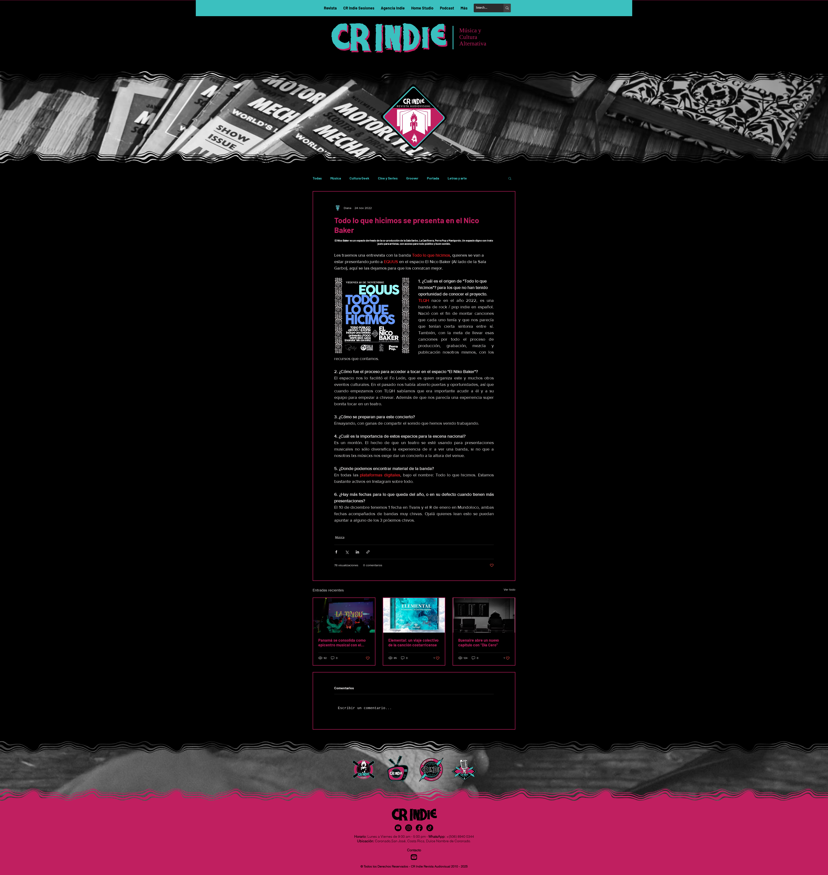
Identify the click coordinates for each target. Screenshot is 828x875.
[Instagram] (408, 827)
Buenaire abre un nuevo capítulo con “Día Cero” (478, 642)
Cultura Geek (359, 178)
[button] (510, 178)
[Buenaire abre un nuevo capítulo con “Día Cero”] (484, 615)
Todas (317, 178)
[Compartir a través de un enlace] (368, 552)
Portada (433, 178)
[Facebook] (419, 827)
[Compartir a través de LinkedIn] (357, 552)
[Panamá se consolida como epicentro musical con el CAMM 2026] (344, 615)
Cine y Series (388, 178)
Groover (412, 178)
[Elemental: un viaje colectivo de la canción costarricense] (414, 615)
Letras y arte (457, 178)
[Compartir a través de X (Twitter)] (347, 552)
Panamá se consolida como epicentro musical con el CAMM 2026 (342, 642)
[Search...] (507, 8)
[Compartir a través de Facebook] (336, 552)
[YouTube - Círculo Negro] (398, 827)
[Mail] (414, 857)
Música (335, 178)
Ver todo (509, 589)
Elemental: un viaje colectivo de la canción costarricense (413, 642)
